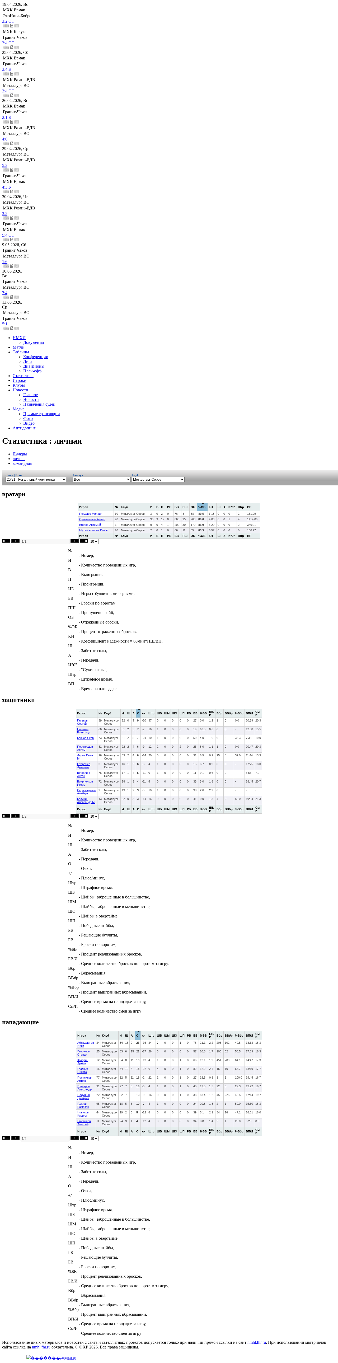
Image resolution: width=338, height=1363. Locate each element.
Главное (30, 394)
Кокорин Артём (82, 1061)
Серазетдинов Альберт (86, 792)
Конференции (35, 356)
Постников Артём (84, 1079)
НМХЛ (19, 337)
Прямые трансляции (41, 413)
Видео (29, 423)
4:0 (4, 139)
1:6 (4, 261)
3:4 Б (6, 69)
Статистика (23, 375)
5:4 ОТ (8, 235)
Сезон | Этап (14, 475)
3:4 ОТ (8, 43)
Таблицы (21, 352)
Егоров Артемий (90, 524)
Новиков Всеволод (83, 731)
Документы (33, 342)
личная (19, 458)
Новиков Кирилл (83, 1114)
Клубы (19, 385)
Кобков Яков (85, 737)
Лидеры (20, 454)
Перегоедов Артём (85, 748)
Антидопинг (24, 428)
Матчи (19, 347)
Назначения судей (39, 404)
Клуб (135, 475)
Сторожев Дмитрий (83, 765)
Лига (27, 361)
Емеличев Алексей (84, 1123)
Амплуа (79, 475)
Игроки (19, 380)
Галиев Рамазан (83, 1105)
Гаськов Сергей (82, 722)
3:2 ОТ (8, 21)
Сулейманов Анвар (92, 519)
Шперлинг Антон (83, 774)
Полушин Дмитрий (83, 1096)
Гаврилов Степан (83, 1053)
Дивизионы (33, 366)
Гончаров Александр (84, 1088)
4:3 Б (6, 187)
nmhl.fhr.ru (256, 1342)
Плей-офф (32, 371)
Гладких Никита (82, 1070)
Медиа (19, 409)
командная (22, 463)
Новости (20, 390)
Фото (28, 418)
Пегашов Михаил (90, 513)
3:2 (4, 213)
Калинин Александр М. (86, 800)
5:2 (4, 165)
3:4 (4, 293)
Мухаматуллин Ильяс (94, 530)
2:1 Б (6, 117)
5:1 (4, 324)
